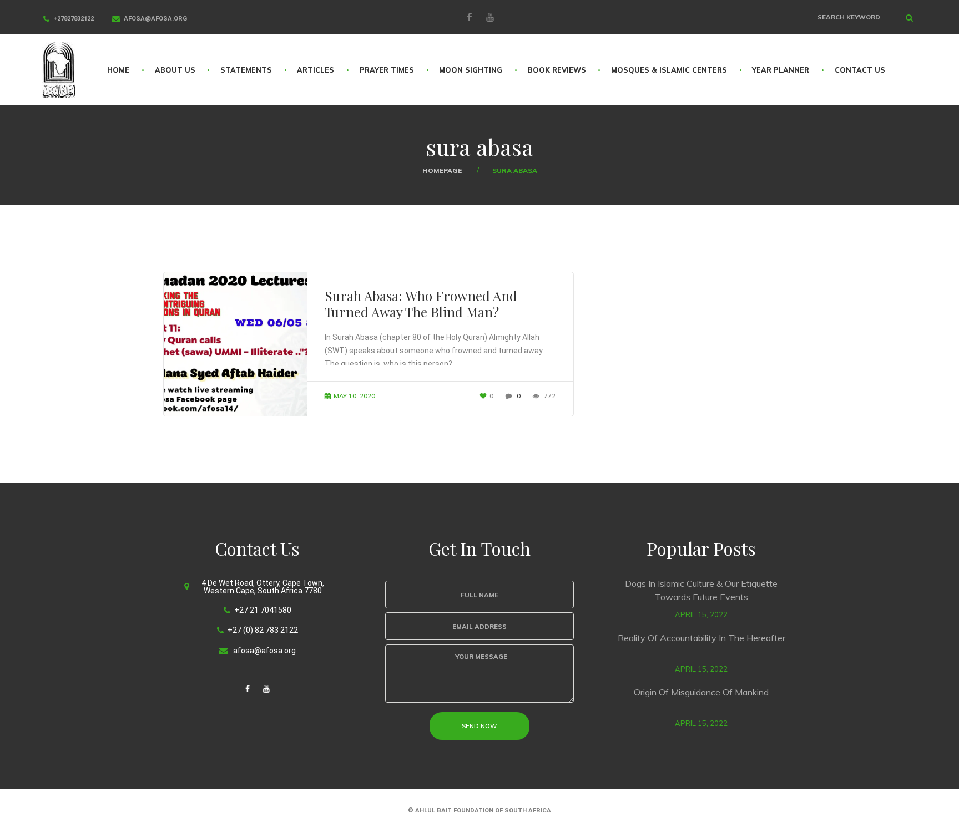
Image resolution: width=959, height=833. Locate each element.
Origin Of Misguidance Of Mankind (701, 692)
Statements (246, 69)
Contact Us (860, 69)
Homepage (442, 170)
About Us (175, 69)
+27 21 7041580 (262, 610)
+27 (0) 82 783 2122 (263, 630)
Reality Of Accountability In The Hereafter (701, 637)
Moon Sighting (470, 69)
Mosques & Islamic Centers (669, 69)
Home (118, 69)
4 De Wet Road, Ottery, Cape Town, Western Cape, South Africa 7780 (262, 587)
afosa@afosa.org (155, 18)
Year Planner (780, 69)
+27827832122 (73, 18)
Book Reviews (557, 69)
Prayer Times (387, 69)
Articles (315, 69)
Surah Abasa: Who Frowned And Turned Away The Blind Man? (421, 304)
